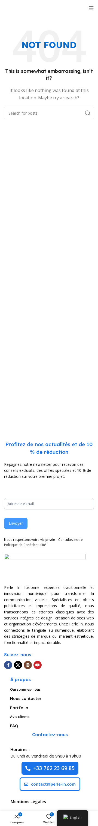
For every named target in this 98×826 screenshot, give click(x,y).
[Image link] (45, 566)
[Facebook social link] (8, 665)
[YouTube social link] (37, 665)
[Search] (87, 113)
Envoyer (16, 523)
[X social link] (18, 665)
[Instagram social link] (28, 665)
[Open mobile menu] (91, 8)
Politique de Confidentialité (25, 544)
